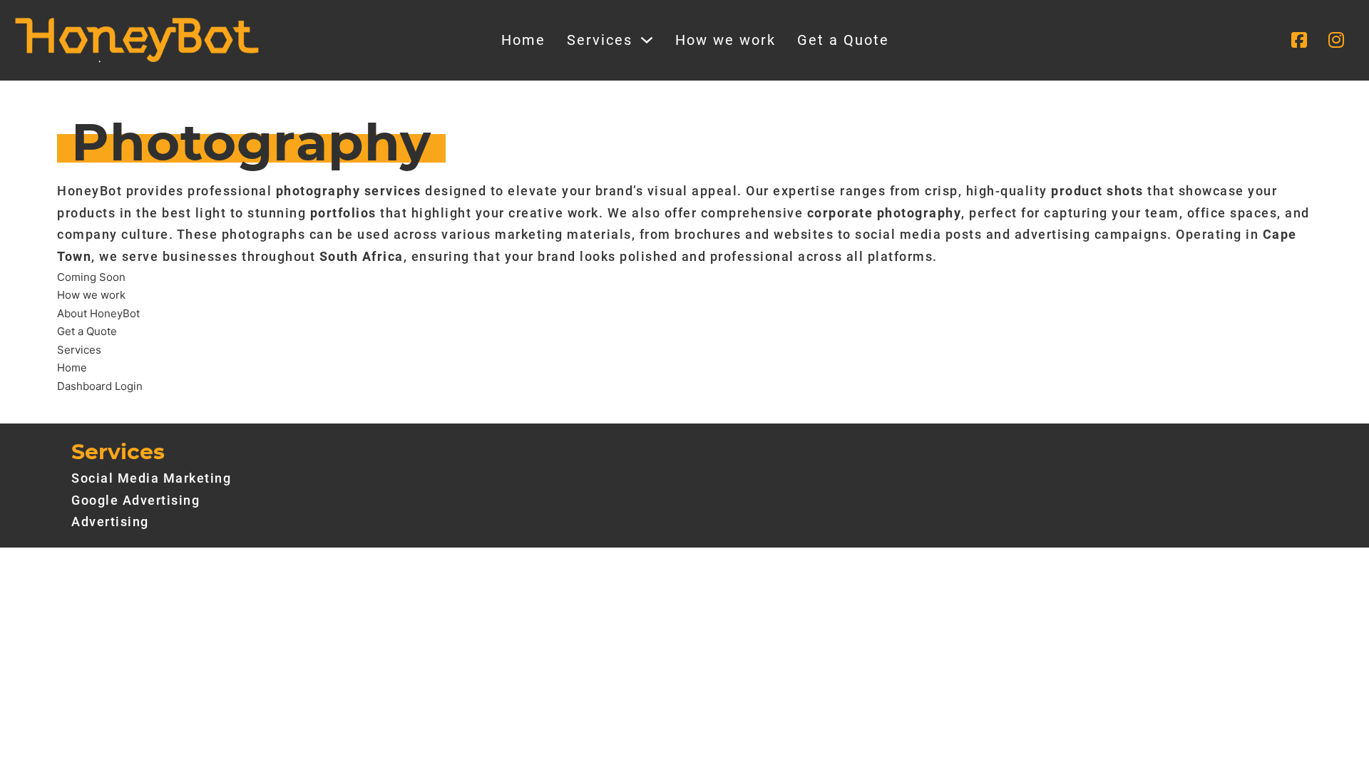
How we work (725, 39)
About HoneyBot (98, 313)
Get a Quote (843, 39)
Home (523, 39)
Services (599, 39)
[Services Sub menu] (647, 40)
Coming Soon (91, 277)
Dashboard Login (100, 386)
